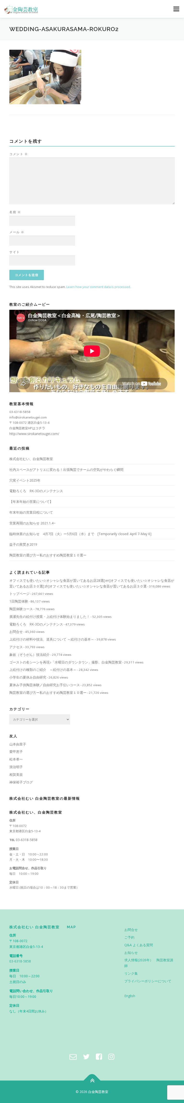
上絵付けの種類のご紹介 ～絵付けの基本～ (42, 669)
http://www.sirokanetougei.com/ (34, 433)
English (129, 996)
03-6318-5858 (26, 839)
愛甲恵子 (16, 751)
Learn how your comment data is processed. (98, 287)
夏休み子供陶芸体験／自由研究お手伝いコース (44, 685)
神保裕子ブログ (21, 782)
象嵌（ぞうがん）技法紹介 (29, 654)
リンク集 (131, 973)
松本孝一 (16, 759)
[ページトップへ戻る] (92, 1080)
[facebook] (99, 1056)
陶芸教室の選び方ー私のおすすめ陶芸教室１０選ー (47, 555)
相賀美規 (16, 774)
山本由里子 (17, 744)
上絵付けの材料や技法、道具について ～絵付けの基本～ (51, 639)
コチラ (40, 428)
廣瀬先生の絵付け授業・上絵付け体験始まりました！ (49, 616)
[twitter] (86, 1056)
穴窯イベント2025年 (24, 480)
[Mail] (73, 1056)
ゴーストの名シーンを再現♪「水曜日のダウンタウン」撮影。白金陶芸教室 (65, 662)
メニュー (176, 9)
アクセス (16, 647)
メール (16, 232)
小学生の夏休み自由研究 (27, 677)
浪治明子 (16, 767)
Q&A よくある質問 (138, 945)
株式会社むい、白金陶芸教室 (31, 458)
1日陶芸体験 (18, 601)
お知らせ (131, 952)
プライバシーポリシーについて (147, 981)
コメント (18, 154)
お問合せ (16, 631)
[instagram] (111, 1056)
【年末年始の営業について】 (31, 501)
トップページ (19, 593)
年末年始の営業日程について (31, 512)
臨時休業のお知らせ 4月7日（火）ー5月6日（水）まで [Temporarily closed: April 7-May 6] (80, 534)
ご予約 (129, 937)
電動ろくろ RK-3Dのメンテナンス (36, 491)
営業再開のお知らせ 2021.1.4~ (32, 523)
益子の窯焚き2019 (23, 544)
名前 (15, 212)
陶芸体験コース (21, 609)
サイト (14, 252)
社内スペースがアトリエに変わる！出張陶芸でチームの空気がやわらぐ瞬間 (66, 469)
